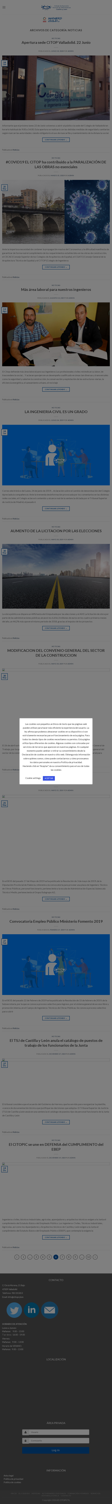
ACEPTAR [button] (49, 778)
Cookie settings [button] (33, 778)
